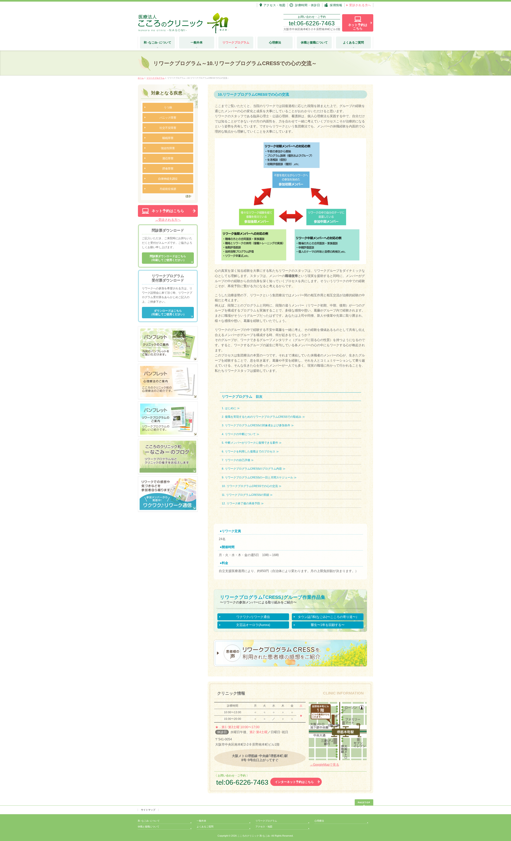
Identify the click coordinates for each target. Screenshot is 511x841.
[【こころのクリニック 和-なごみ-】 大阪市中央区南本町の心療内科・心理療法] (183, 29)
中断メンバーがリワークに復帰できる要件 (251, 442)
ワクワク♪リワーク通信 (253, 617)
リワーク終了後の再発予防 (243, 503)
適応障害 (167, 158)
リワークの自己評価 (237, 460)
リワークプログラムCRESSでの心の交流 (252, 486)
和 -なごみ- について (149, 820)
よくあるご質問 (205, 826)
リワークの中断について (240, 434)
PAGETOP (364, 802)
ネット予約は (357, 26)
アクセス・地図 (264, 826)
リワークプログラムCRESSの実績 (247, 494)
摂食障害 (167, 168)
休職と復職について (148, 826)
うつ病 (168, 107)
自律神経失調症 (168, 178)
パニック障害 (167, 117)
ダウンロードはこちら (168, 312)
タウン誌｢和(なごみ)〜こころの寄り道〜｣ (327, 617)
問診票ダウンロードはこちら (168, 258)
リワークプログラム (266, 820)
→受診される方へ (168, 219)
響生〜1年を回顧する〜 (328, 625)
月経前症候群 (167, 188)
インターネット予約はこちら (294, 781)
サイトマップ (148, 810)
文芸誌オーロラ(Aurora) (253, 625)
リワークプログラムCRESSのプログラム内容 (253, 468)
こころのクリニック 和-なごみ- (254, 835)
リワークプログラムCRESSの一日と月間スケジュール (259, 477)
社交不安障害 (167, 127)
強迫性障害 (168, 148)
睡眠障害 (167, 138)
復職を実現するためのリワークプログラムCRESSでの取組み (263, 416)
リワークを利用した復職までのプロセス (250, 451)
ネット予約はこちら (168, 211)
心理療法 (319, 820)
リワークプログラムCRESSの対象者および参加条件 (257, 425)
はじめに (230, 408)
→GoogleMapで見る (324, 764)
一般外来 (201, 820)
